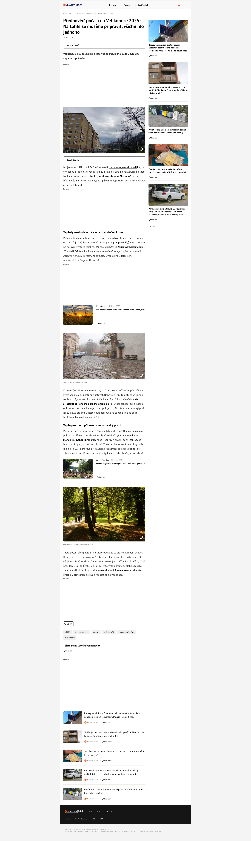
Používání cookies (81, 819)
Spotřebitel (143, 5)
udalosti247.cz (68, 13)
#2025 (67, 632)
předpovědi (119, 242)
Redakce (100, 812)
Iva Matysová (73, 45)
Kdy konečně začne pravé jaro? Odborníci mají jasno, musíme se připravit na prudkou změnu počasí (120, 309)
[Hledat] (179, 5)
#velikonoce (70, 637)
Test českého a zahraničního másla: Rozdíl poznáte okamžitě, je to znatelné (114, 753)
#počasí (96, 632)
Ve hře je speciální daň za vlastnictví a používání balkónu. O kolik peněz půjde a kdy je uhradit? (114, 734)
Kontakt (110, 812)
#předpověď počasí (126, 632)
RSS (93, 819)
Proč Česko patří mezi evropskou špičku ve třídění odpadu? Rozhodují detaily (113, 791)
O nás (91, 812)
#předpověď (109, 632)
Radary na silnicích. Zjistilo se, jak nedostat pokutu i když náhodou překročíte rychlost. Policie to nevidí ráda (112, 715)
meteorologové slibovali (123, 167)
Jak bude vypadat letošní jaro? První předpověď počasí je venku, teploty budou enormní (120, 463)
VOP (101, 819)
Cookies (67, 819)
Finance (127, 5)
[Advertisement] (104, 83)
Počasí (78, 13)
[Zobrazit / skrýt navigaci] (186, 5)
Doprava (112, 5)
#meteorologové (82, 632)
